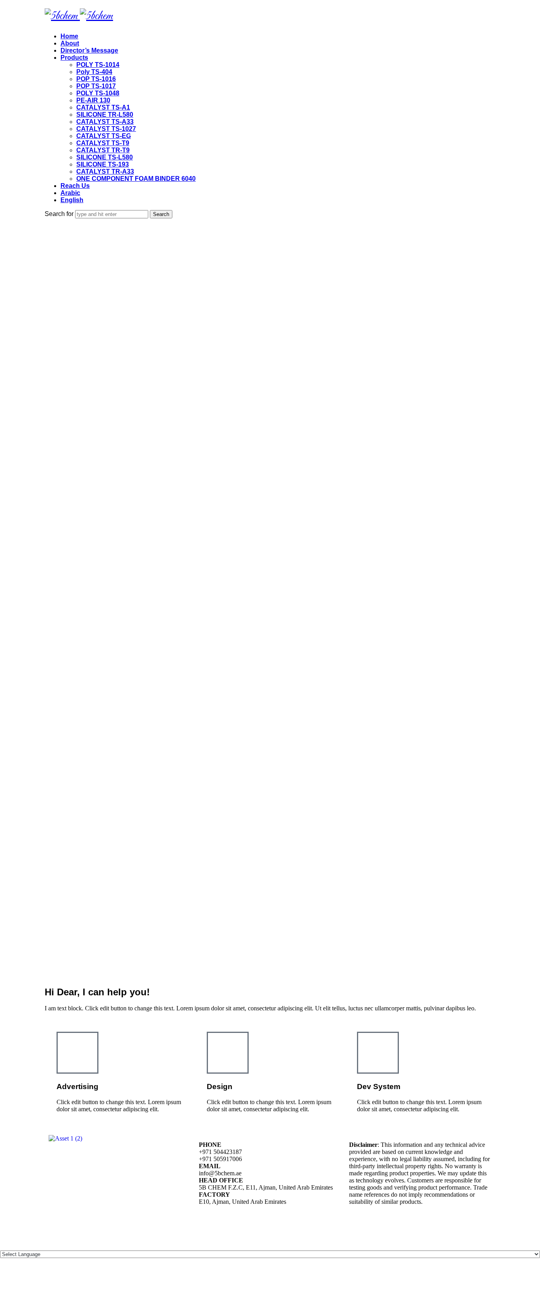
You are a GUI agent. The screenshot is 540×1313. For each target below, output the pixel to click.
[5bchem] (79, 16)
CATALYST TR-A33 (105, 171)
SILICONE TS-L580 (104, 157)
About (69, 43)
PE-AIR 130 (93, 100)
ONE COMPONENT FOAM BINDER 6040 (136, 178)
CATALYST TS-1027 (106, 128)
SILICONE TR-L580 (104, 114)
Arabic (70, 192)
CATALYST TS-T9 (102, 143)
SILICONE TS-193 (102, 164)
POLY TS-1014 (97, 64)
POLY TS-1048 (97, 93)
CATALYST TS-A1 (103, 107)
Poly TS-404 (94, 71)
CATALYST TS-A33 (105, 121)
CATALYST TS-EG (103, 136)
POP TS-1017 (96, 86)
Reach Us (75, 185)
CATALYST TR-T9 (103, 150)
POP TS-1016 (96, 79)
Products (74, 57)
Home (69, 36)
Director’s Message (89, 50)
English (71, 200)
